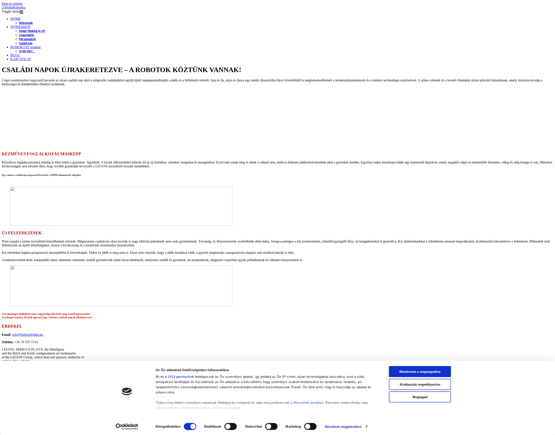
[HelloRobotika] (13, 7)
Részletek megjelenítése (343, 426)
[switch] (230, 426)
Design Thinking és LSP (32, 31)
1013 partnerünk (181, 376)
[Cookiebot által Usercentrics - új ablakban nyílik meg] (127, 426)
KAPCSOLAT (20, 59)
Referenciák (26, 23)
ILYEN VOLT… (27, 51)
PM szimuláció (27, 39)
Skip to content (12, 3)
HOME (15, 19)
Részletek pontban (309, 402)
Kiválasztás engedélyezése (420, 384)
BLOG (15, 55)
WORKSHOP (20, 27)
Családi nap (26, 43)
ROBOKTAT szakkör (25, 47)
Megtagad (420, 397)
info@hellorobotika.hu (27, 334)
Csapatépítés (26, 35)
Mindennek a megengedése (420, 372)
